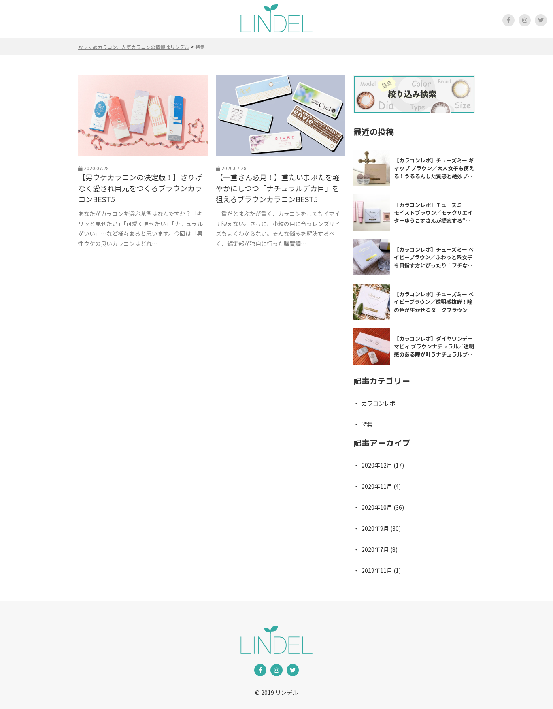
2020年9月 (375, 528)
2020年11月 (377, 486)
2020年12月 (377, 465)
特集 (367, 424)
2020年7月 (375, 549)
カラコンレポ (379, 403)
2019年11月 (377, 570)
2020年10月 (377, 507)
